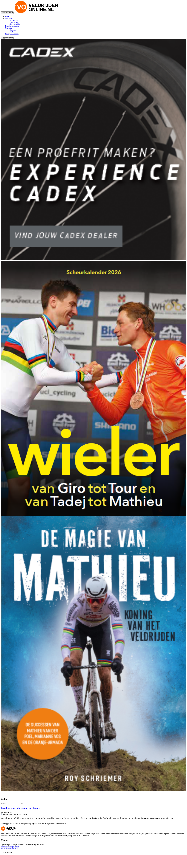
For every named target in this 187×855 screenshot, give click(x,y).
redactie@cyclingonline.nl (10, 847)
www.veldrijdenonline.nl (9, 849)
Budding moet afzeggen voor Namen (21, 807)
